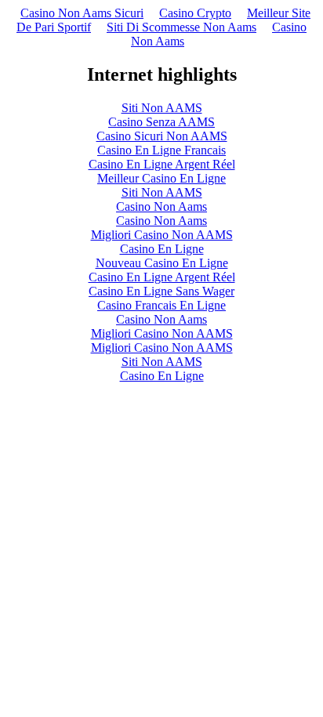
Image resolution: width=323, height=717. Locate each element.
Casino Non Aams (161, 206)
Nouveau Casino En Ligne (162, 263)
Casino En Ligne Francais (161, 150)
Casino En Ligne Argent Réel (162, 164)
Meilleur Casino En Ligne (161, 178)
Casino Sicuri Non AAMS (161, 136)
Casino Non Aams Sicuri (81, 13)
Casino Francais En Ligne (161, 305)
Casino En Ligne (162, 248)
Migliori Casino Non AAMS (162, 234)
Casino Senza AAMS (161, 122)
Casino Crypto (195, 13)
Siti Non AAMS (162, 107)
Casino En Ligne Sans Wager (161, 291)
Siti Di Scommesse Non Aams (181, 27)
